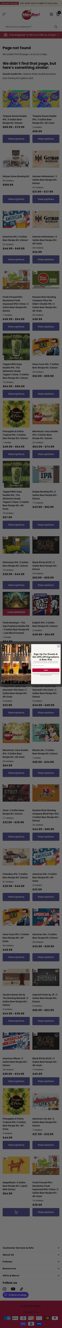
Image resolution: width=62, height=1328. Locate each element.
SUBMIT (45, 670)
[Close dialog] (58, 646)
